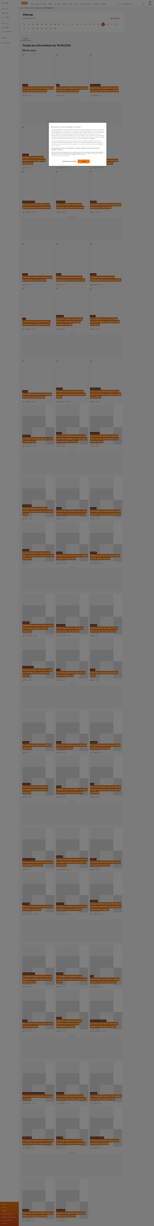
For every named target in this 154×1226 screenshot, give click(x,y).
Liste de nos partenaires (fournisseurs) (60, 155)
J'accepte (83, 161)
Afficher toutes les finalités (69, 161)
